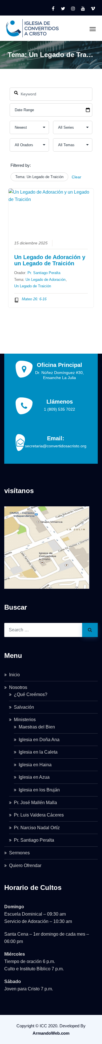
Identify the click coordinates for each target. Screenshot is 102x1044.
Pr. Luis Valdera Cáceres (39, 815)
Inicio (14, 674)
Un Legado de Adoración (45, 279)
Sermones (19, 852)
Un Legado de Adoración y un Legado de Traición (49, 260)
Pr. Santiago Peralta (43, 273)
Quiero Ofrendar (25, 865)
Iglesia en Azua (34, 777)
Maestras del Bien (37, 727)
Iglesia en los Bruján (39, 789)
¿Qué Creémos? (30, 694)
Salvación (24, 707)
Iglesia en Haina (35, 764)
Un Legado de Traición (32, 286)
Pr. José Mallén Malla (35, 802)
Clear (76, 177)
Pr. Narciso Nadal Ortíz (37, 827)
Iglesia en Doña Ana (39, 739)
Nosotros (18, 687)
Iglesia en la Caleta (38, 752)
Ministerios (25, 719)
